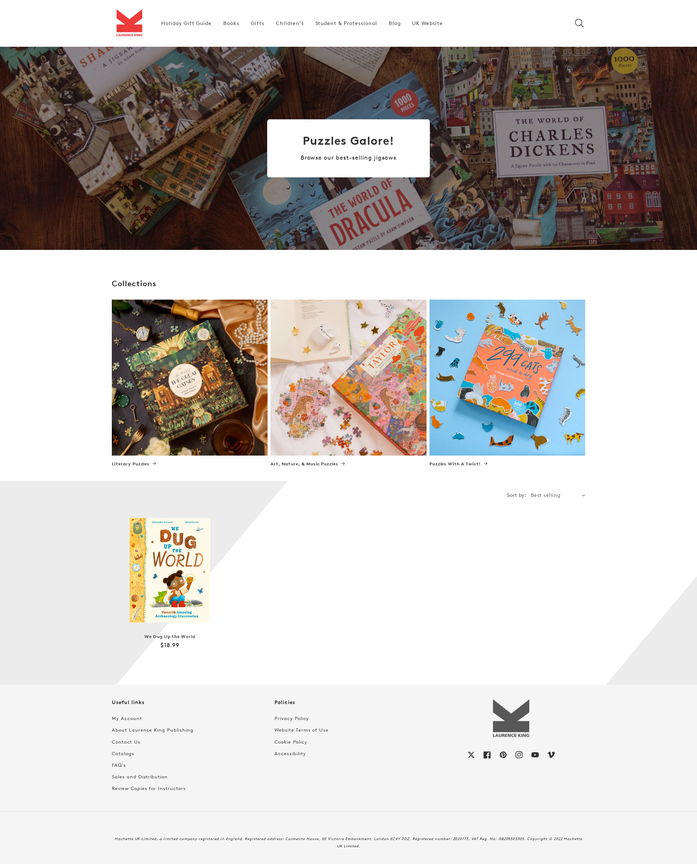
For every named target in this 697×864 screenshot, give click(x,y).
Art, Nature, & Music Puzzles (304, 463)
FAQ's (119, 765)
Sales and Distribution (140, 776)
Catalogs (123, 753)
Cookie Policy (290, 742)
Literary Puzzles (131, 463)
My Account (127, 718)
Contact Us (126, 742)
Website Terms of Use (301, 730)
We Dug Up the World (169, 636)
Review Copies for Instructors (149, 788)
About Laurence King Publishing (152, 730)
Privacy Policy (291, 718)
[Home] (129, 23)
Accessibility (290, 753)
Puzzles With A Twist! (455, 463)
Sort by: (516, 495)
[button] (579, 23)
